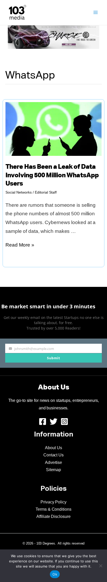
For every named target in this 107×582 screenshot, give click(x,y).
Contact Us (53, 455)
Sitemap (53, 470)
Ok (54, 574)
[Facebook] (42, 421)
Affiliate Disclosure (53, 516)
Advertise (53, 462)
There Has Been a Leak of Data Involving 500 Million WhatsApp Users (52, 175)
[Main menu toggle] (95, 12)
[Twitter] (53, 421)
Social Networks (18, 192)
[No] (100, 565)
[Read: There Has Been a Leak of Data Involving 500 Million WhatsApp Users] (53, 128)
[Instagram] (64, 421)
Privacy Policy (53, 502)
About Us (53, 448)
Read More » (19, 245)
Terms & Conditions (53, 509)
